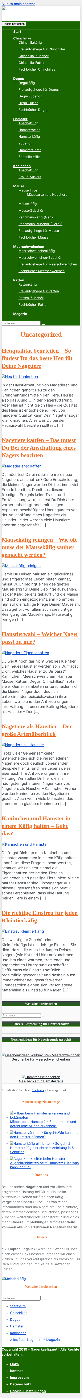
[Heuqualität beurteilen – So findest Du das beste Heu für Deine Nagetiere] (20, 376)
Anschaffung (28, 123)
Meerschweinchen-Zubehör (40, 257)
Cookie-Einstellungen (28, 1391)
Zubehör (25, 143)
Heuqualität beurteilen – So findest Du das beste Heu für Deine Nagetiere (37, 358)
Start (17, 31)
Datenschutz (20, 1384)
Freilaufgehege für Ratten (39, 291)
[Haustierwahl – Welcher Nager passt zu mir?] (25, 653)
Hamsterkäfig (29, 136)
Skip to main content (18, 4)
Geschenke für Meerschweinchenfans (41, 1059)
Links (14, 1364)
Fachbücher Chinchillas (37, 69)
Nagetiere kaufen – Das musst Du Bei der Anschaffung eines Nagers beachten (39, 447)
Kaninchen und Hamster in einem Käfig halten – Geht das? (36, 826)
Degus (18, 78)
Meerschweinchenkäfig (37, 251)
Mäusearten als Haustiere (47, 194)
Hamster (20, 119)
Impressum (19, 1377)
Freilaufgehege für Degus (39, 89)
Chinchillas (22, 38)
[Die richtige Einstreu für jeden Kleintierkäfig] (23, 931)
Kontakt (16, 1371)
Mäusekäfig (28, 204)
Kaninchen (22, 166)
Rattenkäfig (28, 284)
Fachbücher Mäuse (33, 237)
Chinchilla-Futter (32, 62)
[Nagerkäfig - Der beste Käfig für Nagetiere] (41, 9)
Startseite (38, 1090)
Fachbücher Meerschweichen (42, 271)
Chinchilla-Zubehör (34, 56)
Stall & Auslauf (30, 177)
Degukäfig (27, 83)
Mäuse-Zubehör (31, 210)
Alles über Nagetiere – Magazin (35, 1340)
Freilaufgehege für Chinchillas (42, 49)
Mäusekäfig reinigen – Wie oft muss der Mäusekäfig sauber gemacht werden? (39, 547)
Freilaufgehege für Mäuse (39, 230)
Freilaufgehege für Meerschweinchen (48, 264)
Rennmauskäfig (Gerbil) (37, 217)
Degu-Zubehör (30, 96)
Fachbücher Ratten (33, 304)
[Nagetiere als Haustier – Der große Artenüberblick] (23, 745)
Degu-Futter (28, 103)
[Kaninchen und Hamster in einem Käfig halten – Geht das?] (25, 844)
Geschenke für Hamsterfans (41, 1081)
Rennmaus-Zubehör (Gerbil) (40, 224)
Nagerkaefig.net (44, 1349)
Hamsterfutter (30, 150)
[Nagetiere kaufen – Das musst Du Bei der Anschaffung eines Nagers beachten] (22, 466)
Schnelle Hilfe (29, 157)
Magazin (20, 314)
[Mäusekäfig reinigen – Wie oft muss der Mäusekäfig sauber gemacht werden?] (21, 565)
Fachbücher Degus (33, 110)
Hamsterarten (29, 130)
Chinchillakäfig (30, 42)
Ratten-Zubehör (31, 298)
